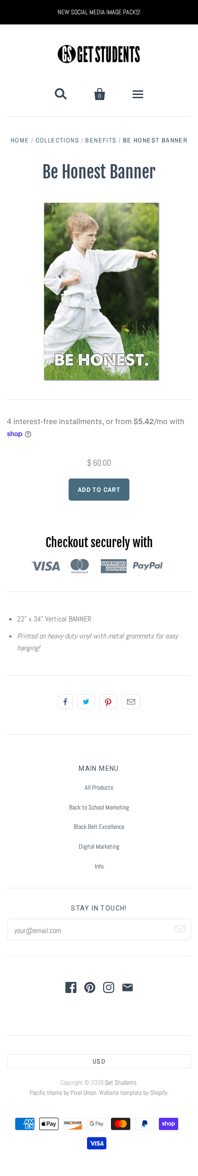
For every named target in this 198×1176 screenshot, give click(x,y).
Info (99, 866)
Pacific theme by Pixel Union (62, 1092)
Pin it (108, 701)
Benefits (100, 140)
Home (20, 140)
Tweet (86, 701)
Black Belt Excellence (99, 826)
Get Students (120, 1082)
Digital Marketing (99, 846)
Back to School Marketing (99, 807)
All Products (99, 787)
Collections (57, 140)
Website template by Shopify (133, 1092)
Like (65, 701)
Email (131, 701)
